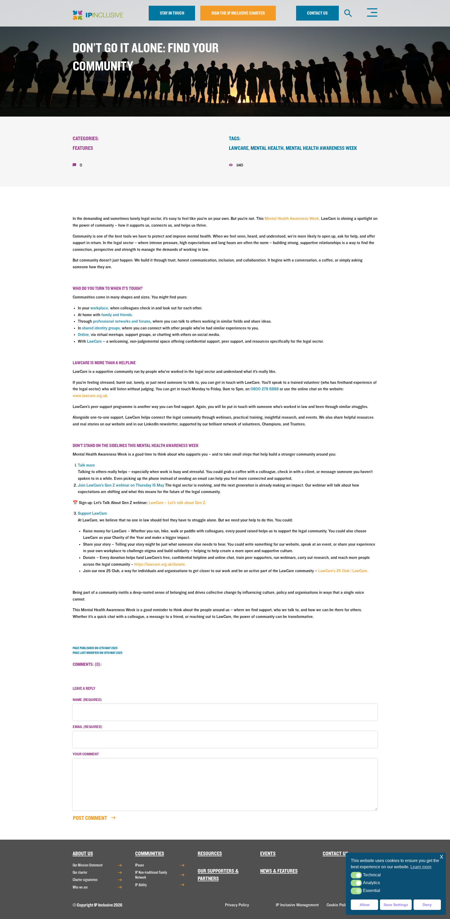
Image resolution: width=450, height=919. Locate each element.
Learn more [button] (421, 867)
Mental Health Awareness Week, (292, 218)
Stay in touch (172, 13)
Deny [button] (427, 905)
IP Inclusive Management (297, 905)
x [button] (441, 856)
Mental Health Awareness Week (321, 148)
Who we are (80, 887)
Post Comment (90, 818)
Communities (149, 853)
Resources (210, 853)
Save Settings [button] (396, 905)
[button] (356, 875)
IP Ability (141, 885)
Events (268, 853)
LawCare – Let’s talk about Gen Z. (177, 503)
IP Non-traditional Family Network (151, 874)
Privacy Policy (237, 905)
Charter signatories (85, 880)
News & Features (279, 871)
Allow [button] (365, 905)
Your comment (86, 754)
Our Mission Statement (88, 865)
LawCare (238, 148)
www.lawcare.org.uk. (90, 396)
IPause (139, 865)
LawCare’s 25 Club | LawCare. (343, 571)
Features (83, 148)
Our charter (80, 872)
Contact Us (335, 853)
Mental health (267, 148)
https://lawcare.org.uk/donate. (160, 564)
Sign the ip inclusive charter (238, 13)
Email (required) (87, 727)
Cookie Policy (338, 905)
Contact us (317, 13)
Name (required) (87, 700)
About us (83, 853)
